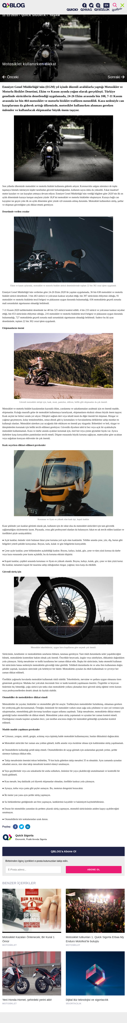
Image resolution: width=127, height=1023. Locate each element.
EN (106, 5)
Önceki (12, 77)
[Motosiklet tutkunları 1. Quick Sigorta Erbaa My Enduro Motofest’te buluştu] (95, 919)
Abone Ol (93, 869)
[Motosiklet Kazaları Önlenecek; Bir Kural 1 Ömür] (31, 919)
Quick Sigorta (34, 15)
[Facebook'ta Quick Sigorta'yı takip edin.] (84, 5)
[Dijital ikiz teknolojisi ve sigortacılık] (95, 979)
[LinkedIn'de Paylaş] (27, 826)
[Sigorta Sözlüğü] (102, 9)
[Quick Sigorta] (72, 9)
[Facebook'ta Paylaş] (15, 826)
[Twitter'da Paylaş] (21, 826)
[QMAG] (86, 9)
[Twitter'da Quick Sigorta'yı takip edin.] (91, 5)
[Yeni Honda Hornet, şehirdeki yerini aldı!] (31, 979)
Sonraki (114, 77)
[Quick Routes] (117, 9)
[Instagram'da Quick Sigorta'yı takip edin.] (98, 5)
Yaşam (54, 15)
